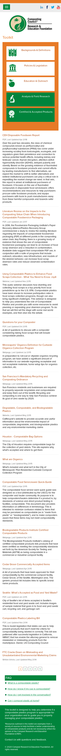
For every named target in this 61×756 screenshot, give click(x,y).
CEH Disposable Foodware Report (21, 135)
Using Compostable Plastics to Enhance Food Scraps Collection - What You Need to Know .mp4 (29, 275)
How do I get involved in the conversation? (29, 694)
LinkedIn (41, 7)
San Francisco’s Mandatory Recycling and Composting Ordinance (25, 378)
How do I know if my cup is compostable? (29, 688)
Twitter (52, 7)
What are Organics (13, 459)
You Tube (58, 7)
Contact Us (10, 739)
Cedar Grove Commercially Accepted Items (26, 564)
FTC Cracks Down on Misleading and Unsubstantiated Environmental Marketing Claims (29, 654)
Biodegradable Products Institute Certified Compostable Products (25, 532)
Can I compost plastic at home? (23, 700)
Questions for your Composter (19, 322)
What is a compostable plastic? (23, 683)
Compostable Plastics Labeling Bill (21, 618)
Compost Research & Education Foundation (31, 747)
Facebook (47, 7)
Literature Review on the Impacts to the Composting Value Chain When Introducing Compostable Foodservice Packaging (26, 214)
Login (5, 754)
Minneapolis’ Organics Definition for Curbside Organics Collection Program (27, 346)
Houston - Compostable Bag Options (22, 436)
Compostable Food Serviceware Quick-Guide (27, 482)
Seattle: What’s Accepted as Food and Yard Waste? (30, 592)
